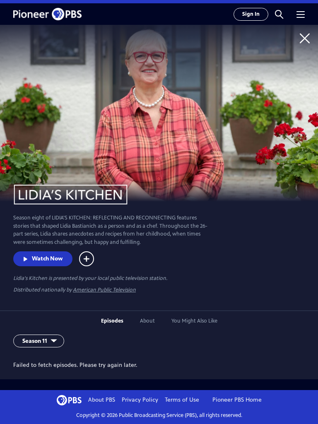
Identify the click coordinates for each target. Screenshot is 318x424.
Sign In (251, 14)
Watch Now (47, 258)
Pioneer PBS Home (237, 399)
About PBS (101, 399)
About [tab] (147, 321)
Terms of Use (182, 399)
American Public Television (104, 290)
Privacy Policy (140, 399)
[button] (279, 14)
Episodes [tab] (112, 321)
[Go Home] (305, 38)
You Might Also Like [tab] (194, 321)
